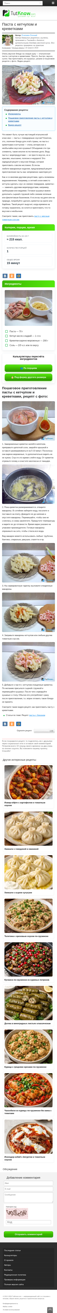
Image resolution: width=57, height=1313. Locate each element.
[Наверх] (50, 1310)
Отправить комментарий (28, 1234)
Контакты (8, 1270)
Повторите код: (11, 1207)
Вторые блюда (18, 48)
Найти (40, 3)
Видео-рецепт (14, 125)
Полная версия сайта (14, 1284)
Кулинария (6, 48)
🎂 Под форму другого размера (28, 377)
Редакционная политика (15, 1275)
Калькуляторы (10, 1255)
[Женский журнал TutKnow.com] (19, 13)
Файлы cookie (7, 1306)
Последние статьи (12, 1250)
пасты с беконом (37, 715)
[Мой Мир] (18, 276)
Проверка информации (14, 1279)
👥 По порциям (28, 368)
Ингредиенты (14, 114)
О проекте (8, 1260)
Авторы (7, 1265)
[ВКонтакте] (5, 276)
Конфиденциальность (10, 1303)
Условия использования (11, 1310)
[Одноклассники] (11, 276)
